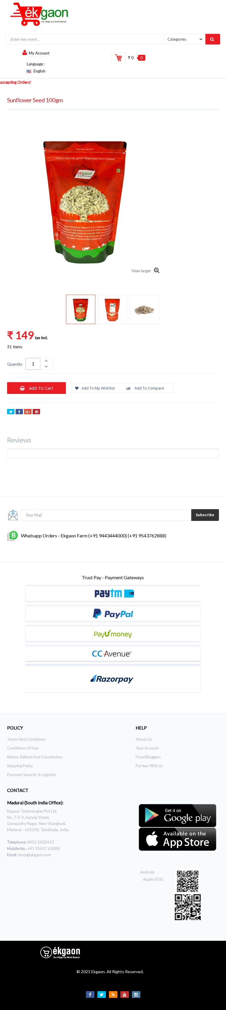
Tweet (10, 411)
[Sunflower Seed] (80, 309)
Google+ (27, 411)
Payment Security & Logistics (31, 774)
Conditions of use (23, 748)
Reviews (19, 439)
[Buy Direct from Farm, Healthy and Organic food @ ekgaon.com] (39, 14)
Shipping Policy (20, 765)
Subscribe (205, 514)
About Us (144, 739)
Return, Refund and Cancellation (34, 757)
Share (19, 411)
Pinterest (36, 411)
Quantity (14, 364)
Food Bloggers (148, 757)
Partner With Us (149, 765)
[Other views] (19, 310)
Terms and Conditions (26, 739)
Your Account (147, 748)
